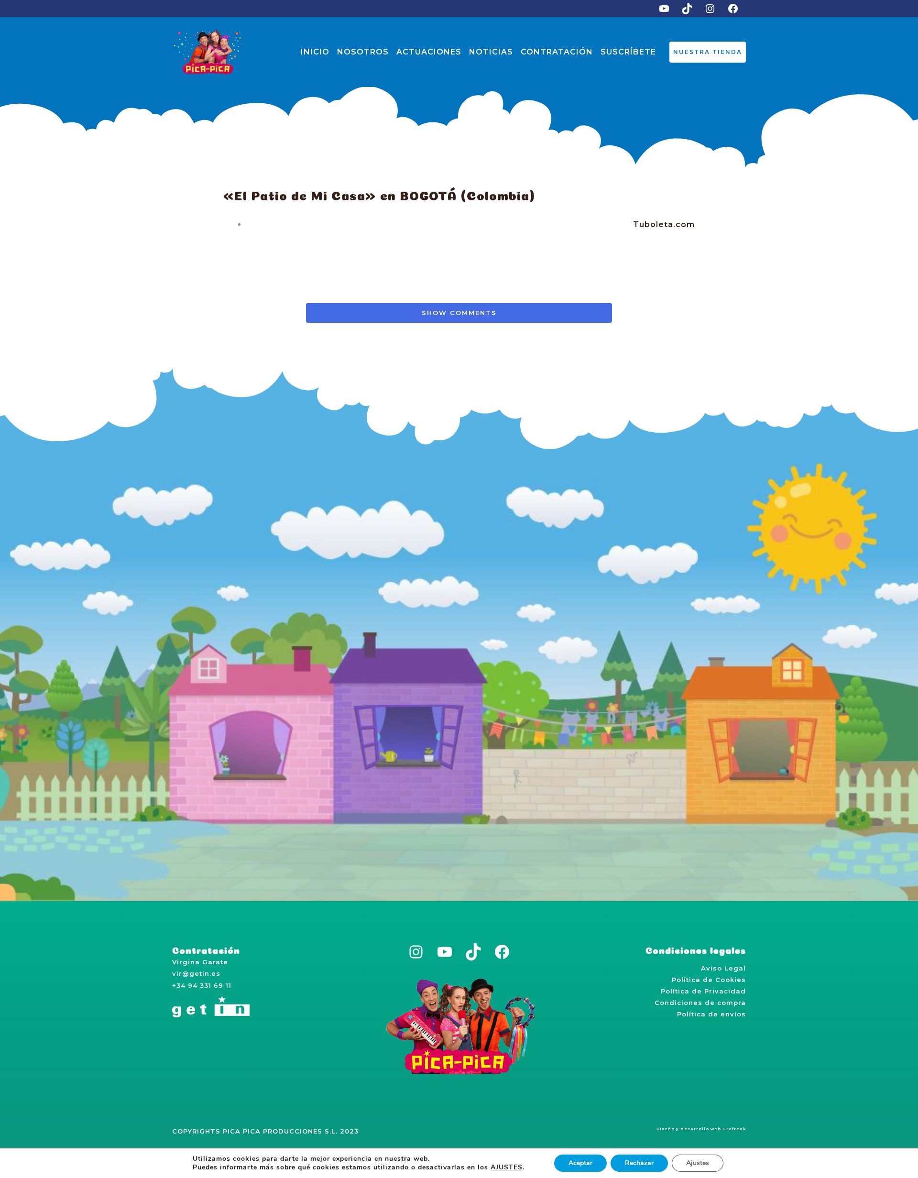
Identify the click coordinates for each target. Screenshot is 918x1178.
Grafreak (734, 1128)
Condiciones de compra (700, 1002)
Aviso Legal (723, 968)
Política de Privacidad (703, 991)
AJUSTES (507, 1167)
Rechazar (639, 1162)
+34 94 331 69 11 (201, 985)
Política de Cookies (709, 979)
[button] (707, 52)
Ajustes (697, 1162)
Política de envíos (711, 1014)
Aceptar (580, 1162)
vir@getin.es (196, 973)
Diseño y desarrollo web (688, 1128)
